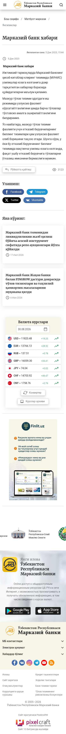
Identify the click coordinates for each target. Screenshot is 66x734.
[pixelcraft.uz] (33, 722)
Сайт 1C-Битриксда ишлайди (33, 729)
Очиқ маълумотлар (12, 686)
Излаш (5, 674)
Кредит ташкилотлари (47, 674)
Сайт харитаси (10, 680)
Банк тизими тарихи (46, 686)
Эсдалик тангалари (45, 680)
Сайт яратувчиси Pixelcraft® (33, 715)
